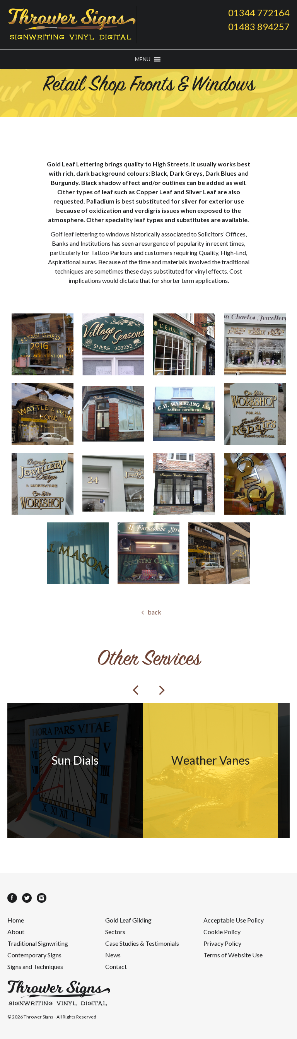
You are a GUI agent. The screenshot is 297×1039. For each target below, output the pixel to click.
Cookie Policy (222, 931)
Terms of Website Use (233, 955)
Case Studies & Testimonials (142, 943)
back (154, 612)
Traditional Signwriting (37, 943)
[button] (142, 59)
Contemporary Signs (34, 955)
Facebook (12, 898)
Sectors (115, 931)
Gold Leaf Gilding (128, 920)
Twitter (27, 898)
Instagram (41, 898)
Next (161, 690)
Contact (116, 966)
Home (15, 920)
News (113, 955)
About (15, 931)
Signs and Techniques (35, 966)
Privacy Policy (222, 943)
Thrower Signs (38, 1017)
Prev (135, 690)
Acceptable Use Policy (233, 920)
